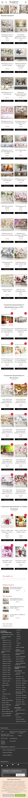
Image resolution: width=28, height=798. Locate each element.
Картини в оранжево (7, 661)
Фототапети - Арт (20, 699)
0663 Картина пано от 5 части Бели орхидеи (7, 64)
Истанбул (19, 643)
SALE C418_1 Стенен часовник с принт (20, 561)
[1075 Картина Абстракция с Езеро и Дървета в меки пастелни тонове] (20, 26)
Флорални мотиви (7, 693)
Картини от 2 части (7, 642)
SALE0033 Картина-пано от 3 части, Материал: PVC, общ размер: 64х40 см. (21, 360)
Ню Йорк (19, 636)
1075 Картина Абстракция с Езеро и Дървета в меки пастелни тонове (20, 36)
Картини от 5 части (7, 648)
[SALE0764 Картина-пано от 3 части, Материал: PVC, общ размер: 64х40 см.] (7, 350)
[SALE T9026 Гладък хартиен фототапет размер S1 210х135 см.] (20, 451)
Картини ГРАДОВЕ (6, 715)
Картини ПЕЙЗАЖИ (6, 704)
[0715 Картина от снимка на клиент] (6, 617)
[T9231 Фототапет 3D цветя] (20, 197)
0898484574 (9, 755)
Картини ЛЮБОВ (6, 709)
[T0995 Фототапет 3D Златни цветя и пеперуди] (7, 224)
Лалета (4, 696)
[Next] (23, 591)
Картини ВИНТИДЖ (20, 656)
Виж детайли (7, 43)
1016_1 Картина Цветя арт (20, 151)
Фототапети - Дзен (20, 685)
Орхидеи (4, 689)
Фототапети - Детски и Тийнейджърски (20, 692)
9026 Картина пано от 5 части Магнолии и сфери (7, 122)
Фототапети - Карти (20, 689)
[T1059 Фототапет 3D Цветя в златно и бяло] (20, 253)
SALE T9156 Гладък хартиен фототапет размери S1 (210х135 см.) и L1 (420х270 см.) (21, 431)
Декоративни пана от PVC (20, 710)
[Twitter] (5, 758)
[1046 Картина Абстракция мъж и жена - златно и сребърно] (20, 83)
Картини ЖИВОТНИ (6, 713)
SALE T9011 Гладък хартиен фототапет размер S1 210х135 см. (20, 491)
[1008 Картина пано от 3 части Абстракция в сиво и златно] (7, 141)
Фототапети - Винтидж (21, 695)
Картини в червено (7, 667)
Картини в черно (6, 680)
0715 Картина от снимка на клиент (17, 615)
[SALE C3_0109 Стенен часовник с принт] (20, 521)
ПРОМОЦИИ (18, 707)
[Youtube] (11, 758)
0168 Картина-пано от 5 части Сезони (21, 179)
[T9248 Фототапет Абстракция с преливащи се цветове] (20, 224)
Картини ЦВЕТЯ (5, 685)
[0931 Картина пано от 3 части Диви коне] (7, 170)
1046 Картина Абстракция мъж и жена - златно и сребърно (20, 94)
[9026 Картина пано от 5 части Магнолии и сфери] (7, 112)
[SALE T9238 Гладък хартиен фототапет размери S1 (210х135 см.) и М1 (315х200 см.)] (7, 390)
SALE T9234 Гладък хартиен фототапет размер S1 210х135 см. (20, 401)
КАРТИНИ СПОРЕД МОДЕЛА (6, 637)
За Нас (2, 731)
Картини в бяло (6, 654)
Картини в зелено (7, 674)
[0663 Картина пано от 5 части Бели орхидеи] (7, 54)
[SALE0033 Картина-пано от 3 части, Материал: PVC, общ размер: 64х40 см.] (20, 350)
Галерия (11, 735)
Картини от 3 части (7, 644)
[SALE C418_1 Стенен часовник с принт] (20, 551)
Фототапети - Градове (21, 687)
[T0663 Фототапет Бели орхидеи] (7, 197)
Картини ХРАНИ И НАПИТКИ (19, 654)
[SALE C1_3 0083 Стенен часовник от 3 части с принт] (7, 521)
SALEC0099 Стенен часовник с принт (7, 561)
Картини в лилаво (7, 665)
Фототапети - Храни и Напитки (20, 705)
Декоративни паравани (21, 721)
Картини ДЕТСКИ (20, 647)
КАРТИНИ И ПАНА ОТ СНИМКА (20, 668)
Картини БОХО (5, 702)
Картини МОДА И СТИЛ (7, 711)
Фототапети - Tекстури (21, 697)
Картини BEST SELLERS (7, 634)
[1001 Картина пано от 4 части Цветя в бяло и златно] (20, 112)
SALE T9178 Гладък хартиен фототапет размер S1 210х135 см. (7, 431)
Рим (17, 640)
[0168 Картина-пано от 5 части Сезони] (20, 170)
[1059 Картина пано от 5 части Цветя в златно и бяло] (7, 26)
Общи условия (4, 738)
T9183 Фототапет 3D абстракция (7, 263)
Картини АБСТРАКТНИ (7, 700)
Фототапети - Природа (21, 683)
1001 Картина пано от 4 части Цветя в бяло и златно (21, 123)
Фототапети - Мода (20, 701)
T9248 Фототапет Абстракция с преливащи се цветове (20, 235)
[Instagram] (8, 758)
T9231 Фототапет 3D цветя (21, 207)
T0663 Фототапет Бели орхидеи (7, 207)
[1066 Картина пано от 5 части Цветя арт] (7, 83)
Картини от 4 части (7, 646)
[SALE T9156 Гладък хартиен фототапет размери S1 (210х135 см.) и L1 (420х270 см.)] (20, 420)
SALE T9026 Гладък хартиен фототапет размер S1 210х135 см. (20, 461)
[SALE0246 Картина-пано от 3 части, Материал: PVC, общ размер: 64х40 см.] (7, 320)
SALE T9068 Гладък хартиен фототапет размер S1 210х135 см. (7, 461)
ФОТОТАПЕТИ (18, 670)
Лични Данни (13, 741)
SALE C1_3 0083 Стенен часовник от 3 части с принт (7, 532)
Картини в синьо (6, 672)
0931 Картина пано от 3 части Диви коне (7, 179)
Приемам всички (20, 795)
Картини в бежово (7, 659)
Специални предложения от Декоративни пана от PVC (14, 306)
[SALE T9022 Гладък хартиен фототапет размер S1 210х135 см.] (7, 481)
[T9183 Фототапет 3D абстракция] (7, 253)
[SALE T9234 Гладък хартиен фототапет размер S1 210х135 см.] (20, 390)
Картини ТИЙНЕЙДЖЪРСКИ (19, 650)
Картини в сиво (6, 676)
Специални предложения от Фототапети (14, 377)
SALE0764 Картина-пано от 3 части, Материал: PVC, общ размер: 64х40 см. (7, 360)
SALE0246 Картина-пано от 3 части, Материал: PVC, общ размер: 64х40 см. (7, 330)
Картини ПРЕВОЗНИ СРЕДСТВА (20, 664)
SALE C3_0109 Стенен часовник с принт (21, 531)
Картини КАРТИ (19, 658)
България (19, 630)
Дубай (18, 645)
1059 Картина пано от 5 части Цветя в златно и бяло (7, 36)
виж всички (14, 308)
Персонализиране (8, 795)
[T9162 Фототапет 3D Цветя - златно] (7, 280)
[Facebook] (2, 758)
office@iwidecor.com (10, 749)
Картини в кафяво (7, 669)
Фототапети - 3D (19, 676)
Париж (18, 632)
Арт (3, 687)
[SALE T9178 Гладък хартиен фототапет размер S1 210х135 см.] (7, 420)
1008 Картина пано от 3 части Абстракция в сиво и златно (7, 152)
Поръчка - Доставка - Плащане (3, 742)
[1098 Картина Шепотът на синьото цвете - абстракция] (20, 54)
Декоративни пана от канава (20, 714)
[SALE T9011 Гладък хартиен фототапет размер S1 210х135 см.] (20, 481)
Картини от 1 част (7, 640)
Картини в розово (7, 663)
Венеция (18, 638)
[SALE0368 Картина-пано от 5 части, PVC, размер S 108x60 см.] (20, 320)
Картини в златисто (7, 678)
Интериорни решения (7, 625)
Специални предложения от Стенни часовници (14, 508)
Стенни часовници (20, 719)
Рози (4, 691)
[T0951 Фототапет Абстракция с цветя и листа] (20, 280)
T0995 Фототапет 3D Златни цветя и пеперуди (7, 234)
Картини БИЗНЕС (20, 661)
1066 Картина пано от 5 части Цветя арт (7, 93)
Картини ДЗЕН (5, 707)
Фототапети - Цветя (20, 678)
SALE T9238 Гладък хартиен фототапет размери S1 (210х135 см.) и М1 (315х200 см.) (7, 401)
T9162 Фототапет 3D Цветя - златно (7, 290)
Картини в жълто (6, 656)
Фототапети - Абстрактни (21, 680)
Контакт (20, 735)
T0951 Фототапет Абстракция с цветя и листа (20, 291)
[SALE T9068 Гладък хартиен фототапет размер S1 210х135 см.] (7, 451)
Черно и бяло (5, 683)
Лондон (18, 634)
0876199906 (9, 752)
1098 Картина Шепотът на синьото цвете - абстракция (21, 65)
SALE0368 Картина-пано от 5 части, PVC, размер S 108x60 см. (21, 330)
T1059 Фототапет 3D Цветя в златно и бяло (20, 263)
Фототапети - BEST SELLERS (20, 673)
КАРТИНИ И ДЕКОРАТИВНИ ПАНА (6, 632)
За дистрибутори (13, 738)
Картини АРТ (5, 698)
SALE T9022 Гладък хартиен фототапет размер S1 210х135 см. (7, 491)
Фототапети (18, 717)
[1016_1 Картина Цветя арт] (20, 141)
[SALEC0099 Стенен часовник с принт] (7, 551)
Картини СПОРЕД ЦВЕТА (5, 652)
